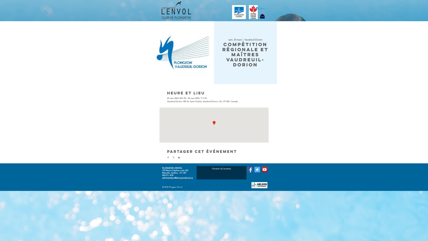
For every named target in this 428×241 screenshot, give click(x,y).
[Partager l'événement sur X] (174, 157)
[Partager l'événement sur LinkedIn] (179, 157)
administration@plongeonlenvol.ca (177, 178)
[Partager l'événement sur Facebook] (168, 157)
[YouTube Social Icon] (264, 169)
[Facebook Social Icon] (250, 169)
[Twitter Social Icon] (257, 169)
